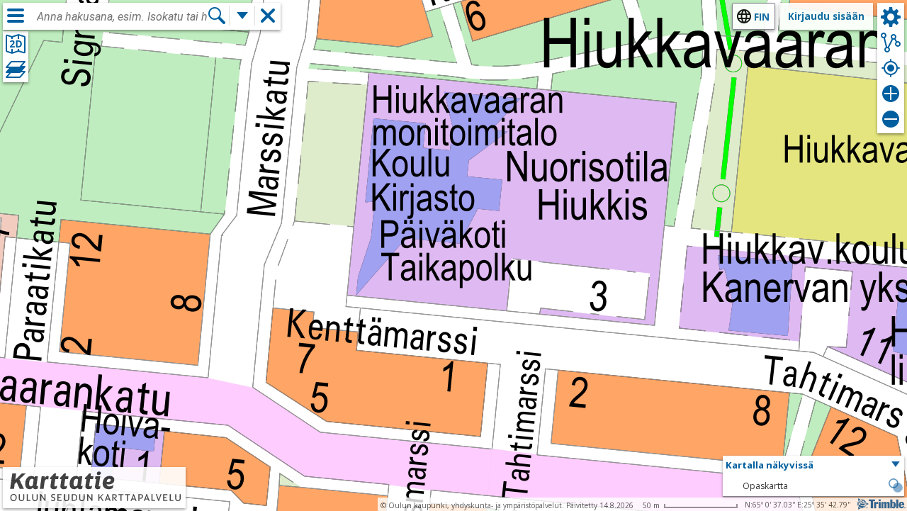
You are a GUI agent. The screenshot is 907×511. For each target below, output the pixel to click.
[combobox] (122, 17)
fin (762, 16)
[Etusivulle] (94, 498)
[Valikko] (15, 15)
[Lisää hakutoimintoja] (242, 15)
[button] (813, 466)
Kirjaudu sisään (826, 16)
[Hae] (216, 15)
